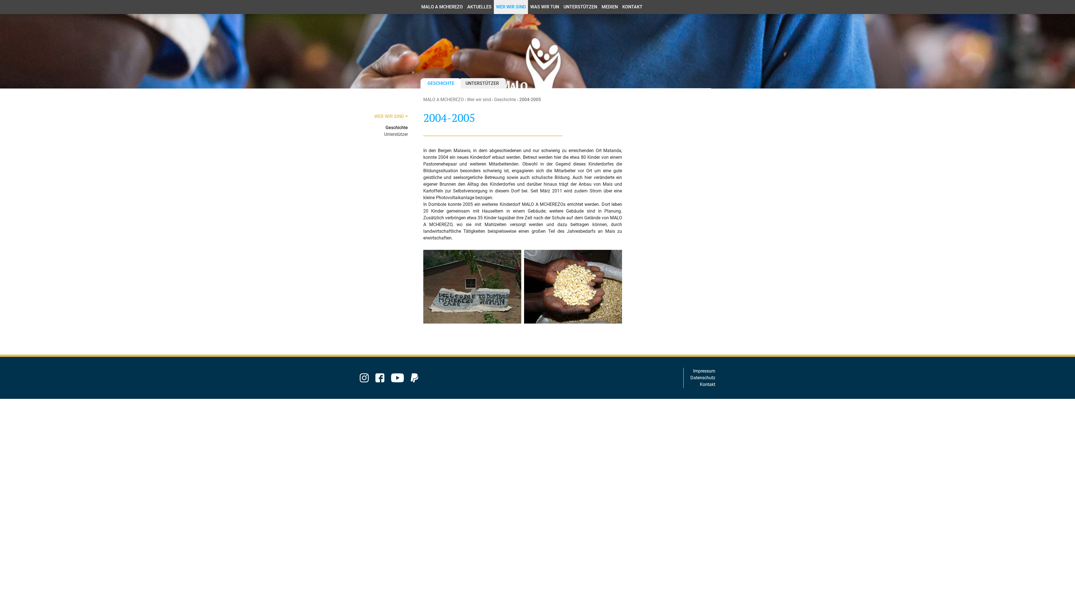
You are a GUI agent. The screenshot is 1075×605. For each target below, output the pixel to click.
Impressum (704, 371)
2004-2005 (530, 99)
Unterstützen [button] (580, 7)
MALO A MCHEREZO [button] (442, 7)
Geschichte (440, 83)
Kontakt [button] (632, 7)
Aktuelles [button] (479, 7)
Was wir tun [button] (544, 7)
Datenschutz (702, 377)
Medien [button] (610, 7)
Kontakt (707, 384)
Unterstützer (482, 83)
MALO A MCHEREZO (443, 99)
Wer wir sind (479, 99)
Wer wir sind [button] (511, 7)
